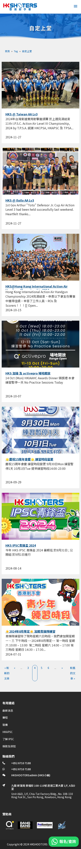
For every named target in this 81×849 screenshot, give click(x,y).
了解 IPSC (8, 739)
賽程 (5, 717)
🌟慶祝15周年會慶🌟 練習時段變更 (29, 459)
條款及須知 (9, 746)
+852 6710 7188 (21, 763)
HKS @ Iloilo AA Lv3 (19, 200)
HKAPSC (7, 732)
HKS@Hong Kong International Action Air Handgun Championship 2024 (36, 288)
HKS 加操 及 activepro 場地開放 (27, 373)
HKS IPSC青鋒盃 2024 (20, 545)
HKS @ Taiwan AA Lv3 (21, 114)
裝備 (5, 725)
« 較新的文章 (6, 673)
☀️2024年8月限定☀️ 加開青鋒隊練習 (30, 631)
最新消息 (7, 710)
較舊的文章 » (72, 673)
